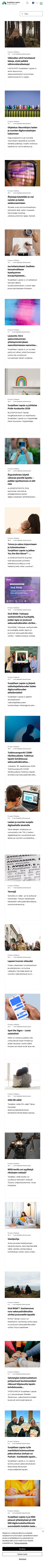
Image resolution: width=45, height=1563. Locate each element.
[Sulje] (42, 1533)
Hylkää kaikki (22, 1554)
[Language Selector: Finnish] (34, 3)
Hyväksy (22, 1549)
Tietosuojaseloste (20, 1543)
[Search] (27, 3)
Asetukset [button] (22, 1559)
